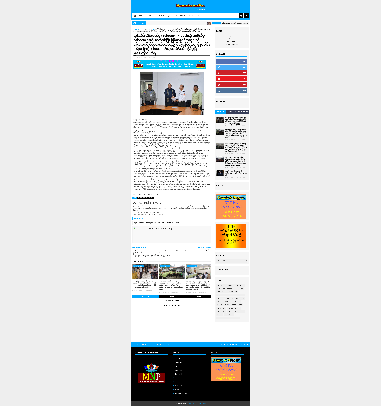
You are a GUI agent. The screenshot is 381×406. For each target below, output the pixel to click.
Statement (229, 314)
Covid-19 (178, 370)
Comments (243, 112)
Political (221, 311)
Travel (236, 318)
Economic (221, 291)
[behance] (241, 345)
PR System (221, 308)
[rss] (239, 345)
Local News (201, 23)
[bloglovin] (233, 345)
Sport (219, 314)
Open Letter (237, 305)
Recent (220, 112)
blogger (145, 296)
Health (241, 295)
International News (225, 298)
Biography (230, 285)
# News (151, 197)
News (141, 16)
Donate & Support (231, 44)
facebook (197, 296)
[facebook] (222, 345)
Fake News (231, 295)
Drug (236, 288)
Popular (232, 112)
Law (219, 301)
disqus (171, 296)
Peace (230, 308)
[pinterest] (230, 345)
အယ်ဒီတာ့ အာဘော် (193, 16)
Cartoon (180, 16)
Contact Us (231, 41)
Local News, (147, 57)
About (231, 39)
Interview (240, 298)
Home (135, 29)
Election (221, 295)
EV (242, 288)
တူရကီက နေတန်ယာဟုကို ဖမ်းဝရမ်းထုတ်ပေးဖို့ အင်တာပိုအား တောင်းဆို (236, 173)
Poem (237, 308)
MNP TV (161, 16)
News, (153, 57)
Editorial (178, 374)
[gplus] (227, 345)
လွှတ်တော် (170, 16)
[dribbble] (236, 345)
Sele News (232, 311)
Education (232, 291)
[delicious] (247, 345)
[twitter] (224, 345)
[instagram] (244, 345)
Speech (241, 311)
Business (240, 285)
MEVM (237, 301)
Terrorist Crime (224, 318)
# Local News (142, 197)
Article (151, 16)
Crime (229, 288)
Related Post (138, 261)
